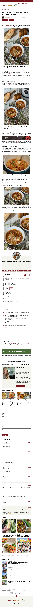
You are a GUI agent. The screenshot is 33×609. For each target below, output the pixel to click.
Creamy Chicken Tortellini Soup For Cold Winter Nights (12, 403)
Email (3, 429)
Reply (29, 442)
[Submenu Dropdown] (20, 3)
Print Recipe (27, 270)
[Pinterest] (31, 1)
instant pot (7, 25)
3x (28, 274)
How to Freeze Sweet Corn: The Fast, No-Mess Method (9, 536)
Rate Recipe (20, 270)
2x (26, 274)
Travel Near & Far (27, 5)
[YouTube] (26, 1)
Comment (3, 416)
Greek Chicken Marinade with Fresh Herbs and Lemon (23, 556)
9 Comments (23, 17)
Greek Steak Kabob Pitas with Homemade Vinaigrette (8, 556)
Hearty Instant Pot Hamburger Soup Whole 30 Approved (20, 402)
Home (2, 9)
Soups (8, 9)
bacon (14, 146)
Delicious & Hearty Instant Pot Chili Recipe (27, 402)
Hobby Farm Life (24, 3)
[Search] (19, 7)
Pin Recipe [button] (13, 270)
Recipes (19, 3)
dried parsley (11, 289)
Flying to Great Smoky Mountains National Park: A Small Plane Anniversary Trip (18, 563)
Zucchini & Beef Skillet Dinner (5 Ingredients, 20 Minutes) (23, 536)
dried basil (10, 288)
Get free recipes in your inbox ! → (6, 0)
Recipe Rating (4, 413)
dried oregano (11, 287)
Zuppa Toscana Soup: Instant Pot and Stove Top (5, 402)
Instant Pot (7, 83)
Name (3, 426)
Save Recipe (6, 270)
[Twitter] (30, 1)
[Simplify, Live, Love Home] (9, 5)
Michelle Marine (7, 17)
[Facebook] (28, 1)
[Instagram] (24, 1)
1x (24, 274)
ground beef (17, 141)
